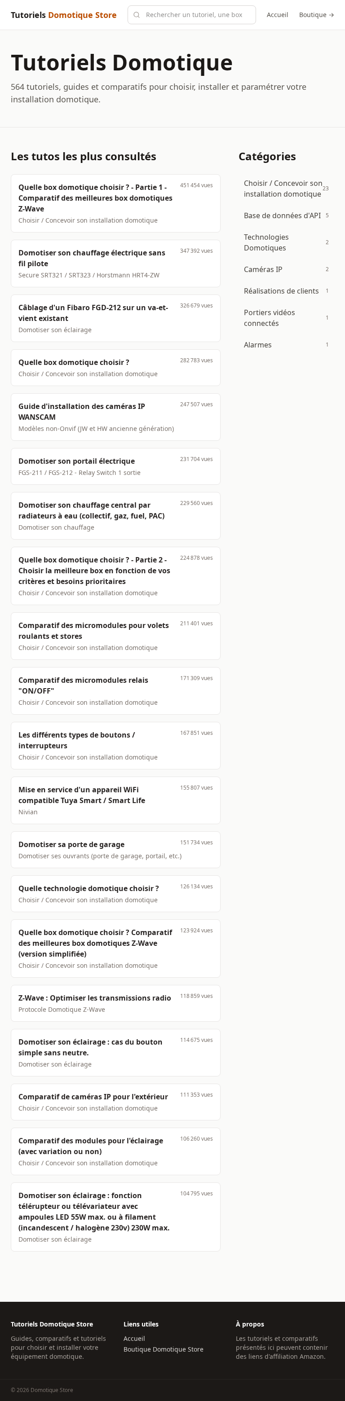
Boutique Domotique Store (163, 1349)
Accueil (277, 14)
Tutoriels (64, 14)
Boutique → (316, 14)
